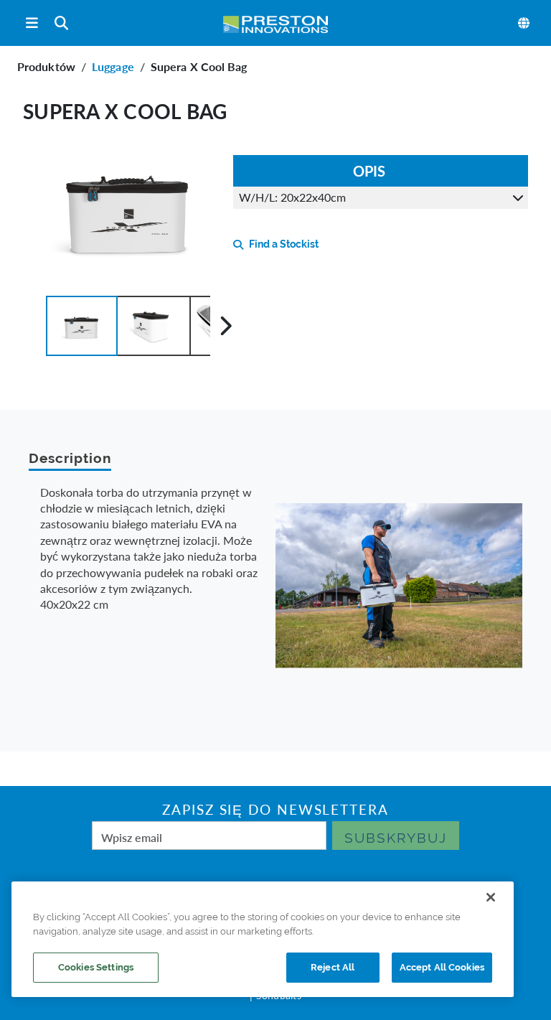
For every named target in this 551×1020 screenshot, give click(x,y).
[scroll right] (225, 326)
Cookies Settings (95, 967)
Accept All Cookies (442, 967)
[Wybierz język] (524, 23)
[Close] (491, 897)
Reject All (332, 967)
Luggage (113, 66)
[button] (82, 326)
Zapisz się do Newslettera (275, 809)
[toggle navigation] (32, 23)
